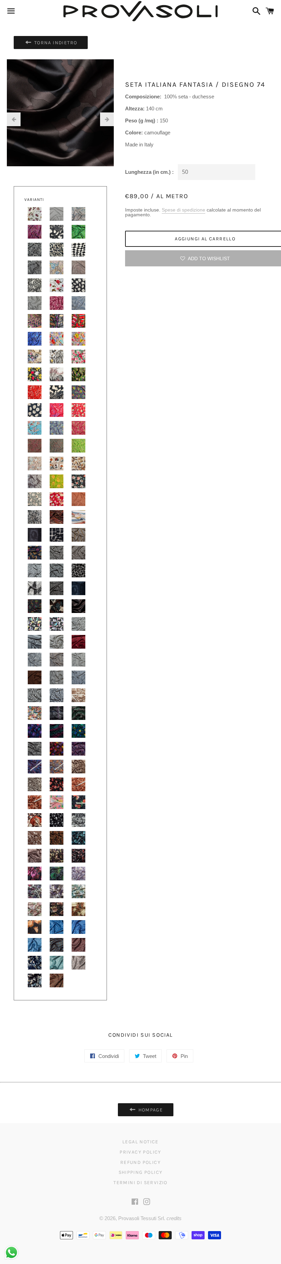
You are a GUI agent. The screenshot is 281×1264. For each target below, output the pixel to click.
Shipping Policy (141, 1172)
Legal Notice (140, 1142)
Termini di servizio (140, 1182)
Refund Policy (140, 1162)
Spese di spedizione (183, 210)
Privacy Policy (140, 1152)
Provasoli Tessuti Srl (141, 1218)
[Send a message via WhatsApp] (11, 1252)
